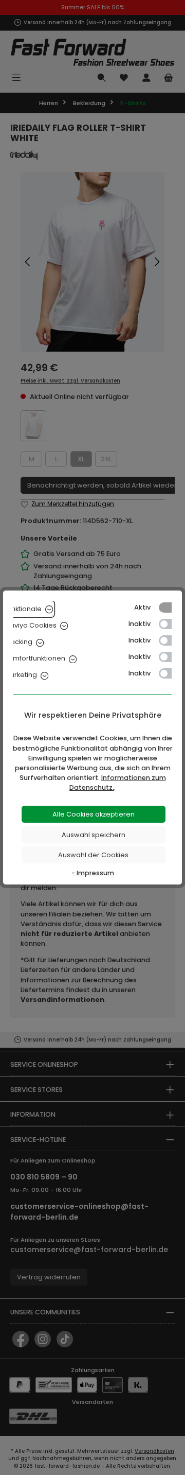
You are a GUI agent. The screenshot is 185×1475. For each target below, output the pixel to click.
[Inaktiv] (170, 624)
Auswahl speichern (93, 834)
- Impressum (92, 873)
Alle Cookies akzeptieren (93, 814)
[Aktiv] (170, 607)
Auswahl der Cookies (93, 855)
